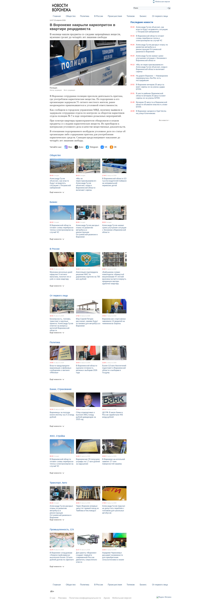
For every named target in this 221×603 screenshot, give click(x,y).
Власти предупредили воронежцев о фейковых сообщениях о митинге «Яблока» (60, 369)
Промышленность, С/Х (62, 529)
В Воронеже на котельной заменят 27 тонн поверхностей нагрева (113, 461)
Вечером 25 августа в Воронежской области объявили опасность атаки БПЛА (151, 104)
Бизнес (143, 16)
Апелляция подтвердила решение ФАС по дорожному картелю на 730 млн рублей (88, 275)
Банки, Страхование (60, 389)
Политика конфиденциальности (85, 598)
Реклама (62, 598)
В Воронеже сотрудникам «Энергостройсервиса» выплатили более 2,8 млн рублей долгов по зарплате (62, 556)
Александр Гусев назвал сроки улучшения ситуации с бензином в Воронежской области (114, 228)
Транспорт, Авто (58, 482)
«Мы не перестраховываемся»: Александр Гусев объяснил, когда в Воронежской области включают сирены (86, 184)
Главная (57, 16)
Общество (71, 16)
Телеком (131, 16)
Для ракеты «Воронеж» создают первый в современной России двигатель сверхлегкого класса (86, 557)
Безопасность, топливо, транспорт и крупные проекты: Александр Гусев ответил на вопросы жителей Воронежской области (61, 324)
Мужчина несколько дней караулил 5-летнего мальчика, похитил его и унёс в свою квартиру (61, 275)
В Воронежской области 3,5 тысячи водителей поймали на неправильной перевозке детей (114, 181)
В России (98, 16)
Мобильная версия (162, 2)
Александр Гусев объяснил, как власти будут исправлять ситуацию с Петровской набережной (60, 183)
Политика (84, 16)
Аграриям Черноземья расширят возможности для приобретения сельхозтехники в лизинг (113, 556)
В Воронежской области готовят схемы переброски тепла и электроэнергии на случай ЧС (61, 228)
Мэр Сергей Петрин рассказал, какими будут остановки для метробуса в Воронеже (88, 322)
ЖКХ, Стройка (57, 436)
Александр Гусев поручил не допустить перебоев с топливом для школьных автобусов (113, 509)
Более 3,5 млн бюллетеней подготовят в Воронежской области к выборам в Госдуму (114, 369)
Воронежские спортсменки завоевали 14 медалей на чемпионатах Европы (114, 321)
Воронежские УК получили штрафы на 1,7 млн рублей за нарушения (88, 461)
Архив (107, 598)
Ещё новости (56, 192)
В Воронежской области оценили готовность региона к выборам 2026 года (86, 369)
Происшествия (115, 16)
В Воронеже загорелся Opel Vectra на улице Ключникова (151, 112)
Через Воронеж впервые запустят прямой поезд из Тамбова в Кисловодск (87, 508)
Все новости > (164, 120)
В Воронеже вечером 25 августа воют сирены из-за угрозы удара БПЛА (150, 86)
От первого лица (160, 16)
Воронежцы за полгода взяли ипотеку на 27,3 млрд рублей (62, 414)
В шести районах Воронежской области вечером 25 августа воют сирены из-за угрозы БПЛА (151, 95)
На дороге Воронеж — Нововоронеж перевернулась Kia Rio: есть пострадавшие (152, 78)
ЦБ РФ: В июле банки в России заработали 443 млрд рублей (112, 414)
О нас (53, 598)
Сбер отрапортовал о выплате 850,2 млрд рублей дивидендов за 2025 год (86, 415)
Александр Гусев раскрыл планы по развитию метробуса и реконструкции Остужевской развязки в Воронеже (87, 231)
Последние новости (141, 22)
